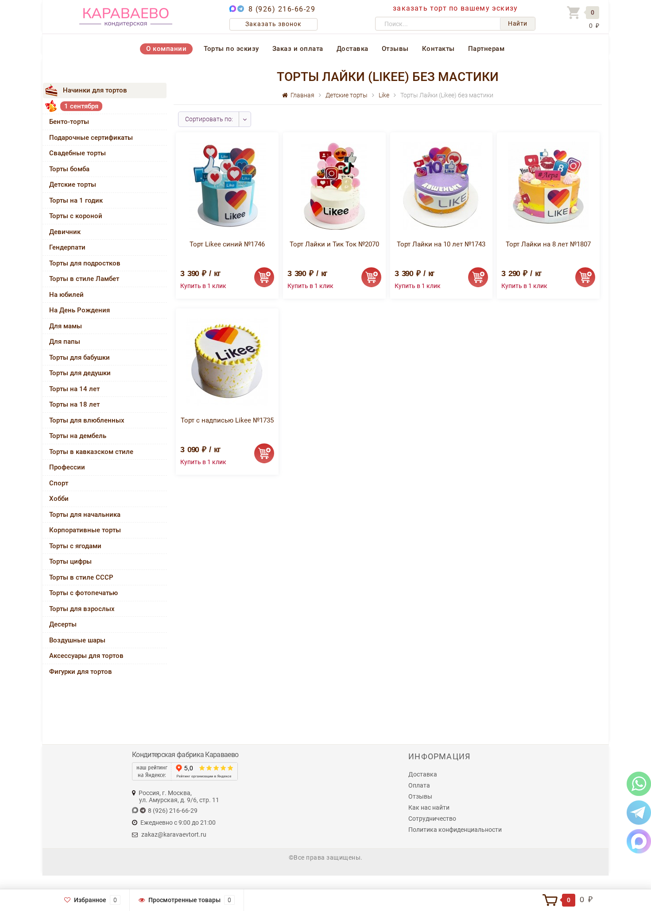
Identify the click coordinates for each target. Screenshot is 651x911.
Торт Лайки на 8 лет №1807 (548, 244)
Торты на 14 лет (74, 389)
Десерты (63, 624)
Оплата (419, 785)
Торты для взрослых (82, 609)
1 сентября (81, 106)
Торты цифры (70, 561)
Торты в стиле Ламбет (84, 279)
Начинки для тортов (95, 90)
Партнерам (486, 49)
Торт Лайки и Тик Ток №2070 (334, 244)
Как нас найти (429, 807)
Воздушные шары (77, 640)
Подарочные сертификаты (91, 138)
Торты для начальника (84, 515)
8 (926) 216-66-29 (282, 9)
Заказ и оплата (297, 49)
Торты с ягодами (75, 546)
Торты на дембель (77, 436)
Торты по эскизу (231, 49)
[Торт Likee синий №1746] (227, 185)
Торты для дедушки (80, 373)
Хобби (59, 499)
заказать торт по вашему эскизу (455, 8)
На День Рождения (79, 310)
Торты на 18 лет (74, 404)
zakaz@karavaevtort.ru (173, 834)
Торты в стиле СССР (81, 577)
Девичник (65, 232)
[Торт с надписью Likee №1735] (227, 361)
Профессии (67, 467)
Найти (517, 23)
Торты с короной (75, 216)
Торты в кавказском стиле (91, 452)
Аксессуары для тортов (86, 656)
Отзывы (395, 49)
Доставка (352, 49)
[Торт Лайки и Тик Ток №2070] (334, 185)
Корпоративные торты (85, 530)
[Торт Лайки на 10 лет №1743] (441, 185)
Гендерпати (67, 247)
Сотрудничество (432, 818)
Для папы (64, 342)
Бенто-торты (69, 122)
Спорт (58, 483)
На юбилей (66, 295)
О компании (166, 49)
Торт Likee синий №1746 (227, 244)
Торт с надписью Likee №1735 (227, 420)
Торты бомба (69, 169)
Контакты (438, 49)
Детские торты (72, 184)
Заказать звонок (273, 23)
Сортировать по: (209, 119)
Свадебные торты (77, 153)
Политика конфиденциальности (455, 829)
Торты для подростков (84, 263)
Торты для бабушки (79, 357)
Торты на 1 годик (76, 200)
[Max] (639, 841)
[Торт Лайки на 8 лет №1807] (548, 185)
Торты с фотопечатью (83, 593)
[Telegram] (639, 812)
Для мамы (65, 326)
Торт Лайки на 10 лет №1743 (441, 244)
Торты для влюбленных (86, 420)
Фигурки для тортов (80, 672)
